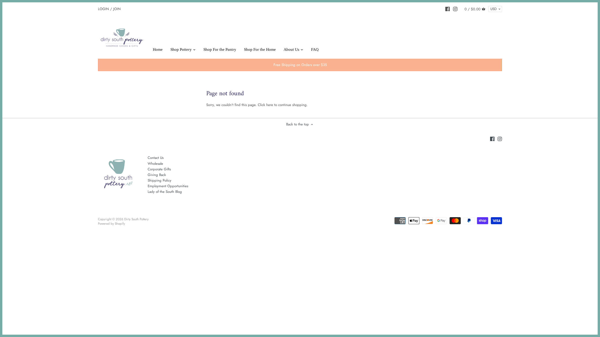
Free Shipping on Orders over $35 (300, 64)
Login (103, 8)
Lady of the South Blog (165, 191)
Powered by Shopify (111, 223)
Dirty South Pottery (136, 219)
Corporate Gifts (159, 169)
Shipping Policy (159, 180)
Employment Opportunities (168, 186)
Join (117, 8)
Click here (265, 104)
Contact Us (156, 157)
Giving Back (157, 174)
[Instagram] (455, 8)
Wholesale (155, 163)
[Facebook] (447, 8)
